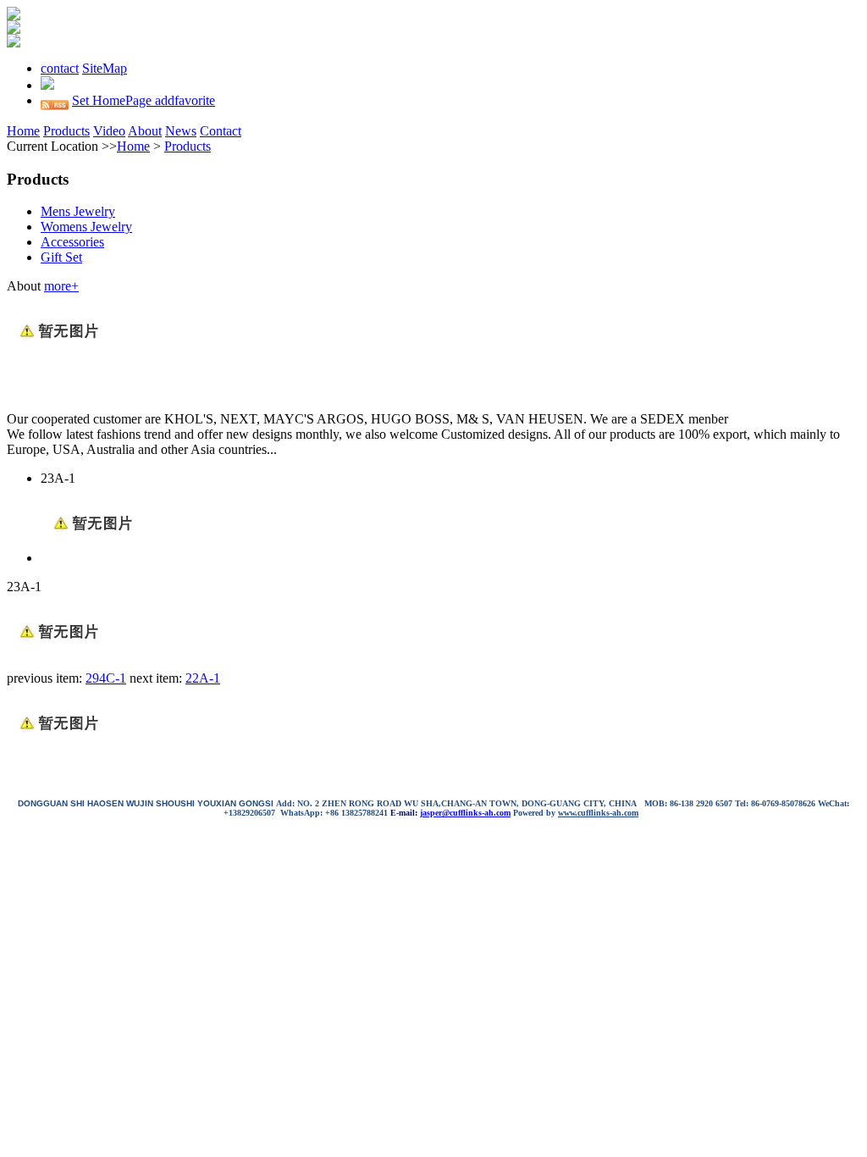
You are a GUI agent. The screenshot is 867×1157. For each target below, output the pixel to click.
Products (66, 131)
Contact (220, 131)
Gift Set (61, 257)
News (180, 131)
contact (60, 68)
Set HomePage (113, 100)
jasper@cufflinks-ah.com (465, 812)
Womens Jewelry (86, 226)
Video (109, 131)
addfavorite (185, 100)
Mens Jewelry (78, 211)
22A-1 (202, 678)
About (145, 131)
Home (23, 131)
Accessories (72, 242)
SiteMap (104, 68)
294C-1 (106, 678)
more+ (61, 286)
